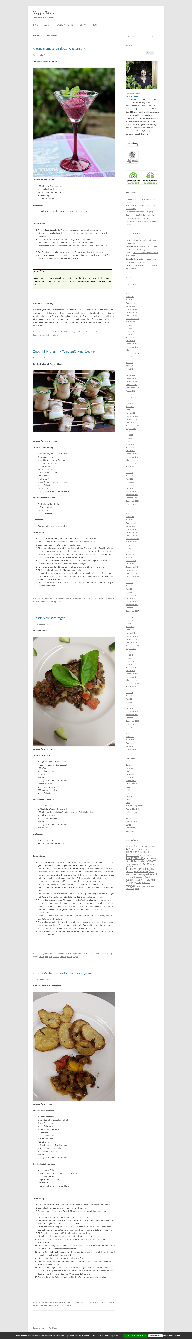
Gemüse (39, 1305)
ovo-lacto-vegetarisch (134, 806)
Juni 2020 (129, 510)
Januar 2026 (130, 306)
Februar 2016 (131, 667)
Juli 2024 (129, 356)
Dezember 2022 (132, 416)
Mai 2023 (129, 400)
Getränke (129, 777)
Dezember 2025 (132, 309)
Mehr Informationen (171, 1336)
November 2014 (132, 714)
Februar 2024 (131, 372)
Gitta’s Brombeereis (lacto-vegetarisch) (59, 48)
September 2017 (132, 611)
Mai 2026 (129, 293)
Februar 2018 (131, 595)
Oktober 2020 (131, 498)
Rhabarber (140, 878)
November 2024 (132, 347)
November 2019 (132, 532)
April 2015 (130, 699)
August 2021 (131, 466)
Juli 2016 (129, 652)
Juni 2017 (129, 617)
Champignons (150, 846)
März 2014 (130, 740)
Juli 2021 (129, 469)
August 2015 (131, 686)
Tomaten (49, 601)
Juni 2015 (129, 692)
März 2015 (130, 702)
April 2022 (130, 441)
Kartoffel (63, 956)
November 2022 (132, 419)
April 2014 (130, 736)
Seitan (64, 1305)
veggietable (76, 332)
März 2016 (130, 664)
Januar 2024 (130, 375)
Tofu (138, 882)
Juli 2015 (129, 689)
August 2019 (131, 542)
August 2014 (131, 724)
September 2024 (132, 353)
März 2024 (130, 369)
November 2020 (132, 494)
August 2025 (131, 322)
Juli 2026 (129, 287)
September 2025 (132, 318)
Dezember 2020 (132, 491)
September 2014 (132, 721)
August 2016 (131, 648)
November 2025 (132, 312)
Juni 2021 (129, 472)
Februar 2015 (131, 705)
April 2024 (130, 366)
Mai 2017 (129, 620)
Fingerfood (90, 598)
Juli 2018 (129, 579)
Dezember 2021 (132, 454)
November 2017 (132, 604)
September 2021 (132, 463)
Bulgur (142, 846)
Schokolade (136, 880)
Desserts (89, 332)
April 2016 (130, 661)
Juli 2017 (129, 614)
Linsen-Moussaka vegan (49, 618)
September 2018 (132, 576)
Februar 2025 (131, 337)
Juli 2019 (129, 545)
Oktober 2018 (131, 573)
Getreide (143, 855)
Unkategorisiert (132, 821)
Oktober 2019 (131, 535)
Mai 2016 (129, 658)
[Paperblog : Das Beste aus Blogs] (132, 145)
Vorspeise (130, 831)
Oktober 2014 (131, 718)
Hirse (128, 861)
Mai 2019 (129, 551)
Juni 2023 (129, 397)
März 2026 (130, 300)
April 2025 (130, 331)
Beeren (36, 335)
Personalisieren (155, 1336)
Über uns (47, 25)
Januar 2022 (130, 450)
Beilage (129, 765)
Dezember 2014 (132, 711)
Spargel (151, 879)
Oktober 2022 (131, 422)
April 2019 (130, 554)
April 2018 (130, 589)
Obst (128, 802)
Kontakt (83, 25)
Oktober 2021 (131, 460)
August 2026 (131, 284)
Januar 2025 (130, 340)
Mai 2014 (129, 733)
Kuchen (152, 864)
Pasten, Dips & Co (133, 809)
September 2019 (132, 538)
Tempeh (129, 818)
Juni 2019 (129, 548)
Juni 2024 (129, 359)
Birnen (137, 846)
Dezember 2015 (132, 674)
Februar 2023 (131, 410)
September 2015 (132, 683)
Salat (129, 879)
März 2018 (130, 592)
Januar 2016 (130, 670)
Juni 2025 (129, 328)
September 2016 (132, 645)
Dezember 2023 (132, 378)
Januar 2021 (130, 488)
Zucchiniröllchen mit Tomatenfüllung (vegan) (64, 351)
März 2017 (130, 626)
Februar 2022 (131, 447)
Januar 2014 (130, 746)
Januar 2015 (130, 708)
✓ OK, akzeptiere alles (135, 1336)
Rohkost (150, 877)
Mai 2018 (129, 586)
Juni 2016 (129, 655)
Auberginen (43, 956)
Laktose (129, 796)
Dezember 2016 (132, 636)
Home (35, 25)
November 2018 (132, 570)
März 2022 (130, 444)
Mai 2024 (129, 362)
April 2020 (130, 516)
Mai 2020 (129, 513)
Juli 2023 (129, 394)
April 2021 (130, 479)
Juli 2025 (129, 325)
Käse (128, 787)
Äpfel (137, 888)
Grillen (149, 855)
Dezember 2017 (132, 601)
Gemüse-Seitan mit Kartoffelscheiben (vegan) (63, 973)
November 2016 (132, 639)
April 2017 (130, 623)
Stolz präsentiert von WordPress (45, 1328)
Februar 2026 (131, 303)
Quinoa (128, 878)
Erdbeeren (142, 849)
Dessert (42, 335)
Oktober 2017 (131, 608)
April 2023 (130, 403)
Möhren (129, 871)
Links (94, 25)
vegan (55, 601)
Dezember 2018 (132, 567)
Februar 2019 (131, 560)
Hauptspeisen (150, 858)
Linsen (69, 956)
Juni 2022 (129, 435)
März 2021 (130, 482)
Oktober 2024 (131, 350)
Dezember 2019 (132, 529)
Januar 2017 (130, 633)
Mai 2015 (129, 696)
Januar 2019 (130, 564)
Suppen (129, 815)
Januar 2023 (130, 413)
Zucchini (62, 601)
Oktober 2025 (131, 315)
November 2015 (132, 677)
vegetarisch (130, 828)
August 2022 (131, 428)
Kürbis (128, 793)
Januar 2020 (130, 526)
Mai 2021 (129, 476)
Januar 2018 (130, 598)
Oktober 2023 (131, 384)
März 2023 (130, 406)
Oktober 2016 (131, 642)
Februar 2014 (131, 743)
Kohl (128, 790)
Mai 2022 (129, 438)
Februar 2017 (131, 630)
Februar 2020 (131, 523)
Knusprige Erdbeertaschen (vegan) (139, 212)
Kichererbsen (131, 864)
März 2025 (130, 334)
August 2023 (131, 391)
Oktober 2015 (131, 680)
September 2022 (132, 425)
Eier (127, 771)
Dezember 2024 (132, 344)
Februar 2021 (131, 485)
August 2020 (131, 504)
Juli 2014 (129, 727)
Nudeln (137, 871)
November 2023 (132, 381)
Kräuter (144, 863)
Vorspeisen (150, 886)
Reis (134, 877)
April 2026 (130, 296)
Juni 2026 (129, 290)
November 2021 (132, 457)
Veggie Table (43, 12)
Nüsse (128, 799)
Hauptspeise (90, 953)
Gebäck (145, 852)
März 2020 (130, 520)
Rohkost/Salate (132, 812)
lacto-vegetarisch (52, 335)
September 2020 (132, 501)
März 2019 (130, 557)
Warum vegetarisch (65, 25)
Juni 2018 (129, 582)
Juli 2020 (129, 507)
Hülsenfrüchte (131, 784)
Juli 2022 (129, 432)
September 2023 (132, 388)
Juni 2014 (129, 730)
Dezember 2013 (132, 749)
